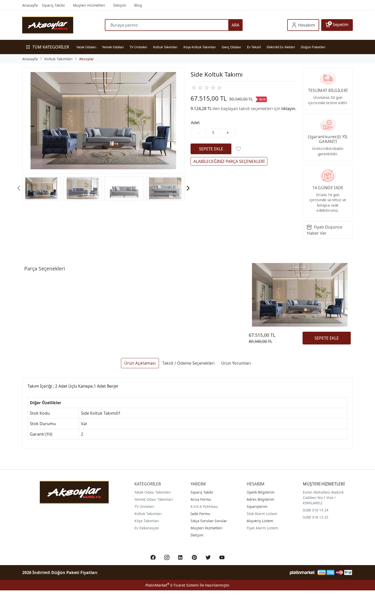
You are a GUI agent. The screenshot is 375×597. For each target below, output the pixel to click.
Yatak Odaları (86, 47)
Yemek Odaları (113, 47)
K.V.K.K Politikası (204, 506)
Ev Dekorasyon (146, 528)
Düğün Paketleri (313, 47)
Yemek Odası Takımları (153, 499)
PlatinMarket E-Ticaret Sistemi (172, 585)
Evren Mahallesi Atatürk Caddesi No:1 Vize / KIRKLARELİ (323, 497)
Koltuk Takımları (165, 47)
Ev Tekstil (254, 47)
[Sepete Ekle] (211, 149)
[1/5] (194, 88)
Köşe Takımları (146, 520)
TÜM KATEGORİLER (50, 47)
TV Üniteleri (138, 47)
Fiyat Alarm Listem (262, 528)
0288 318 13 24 (315, 510)
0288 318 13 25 (315, 517)
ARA (235, 25)
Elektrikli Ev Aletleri (281, 47)
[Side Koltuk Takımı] (103, 120)
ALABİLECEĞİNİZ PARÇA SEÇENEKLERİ (229, 161)
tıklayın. (288, 108)
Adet (195, 122)
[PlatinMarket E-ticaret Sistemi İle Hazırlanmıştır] (302, 572)
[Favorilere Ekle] (238, 148)
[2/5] (197, 88)
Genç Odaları (231, 47)
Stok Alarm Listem (262, 513)
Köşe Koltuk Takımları (199, 47)
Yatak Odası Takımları (152, 492)
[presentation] (19, 188)
